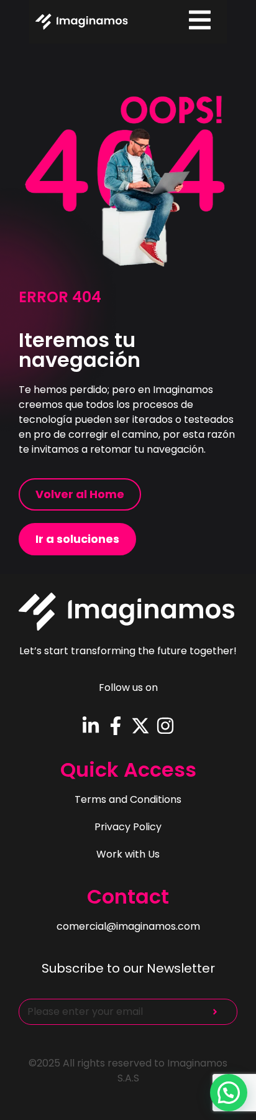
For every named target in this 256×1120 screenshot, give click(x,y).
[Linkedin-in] (90, 725)
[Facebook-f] (115, 725)
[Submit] (215, 1011)
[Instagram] (165, 725)
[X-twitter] (140, 725)
